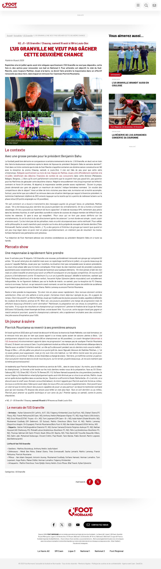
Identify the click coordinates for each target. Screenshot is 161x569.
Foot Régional (116, 551)
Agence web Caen (128, 564)
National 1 (85, 551)
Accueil (9, 35)
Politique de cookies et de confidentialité (106, 564)
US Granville (27, 35)
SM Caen (59, 551)
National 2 (100, 551)
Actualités (18, 35)
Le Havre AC (44, 551)
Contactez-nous (99, 525)
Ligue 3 (71, 551)
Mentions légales (84, 564)
